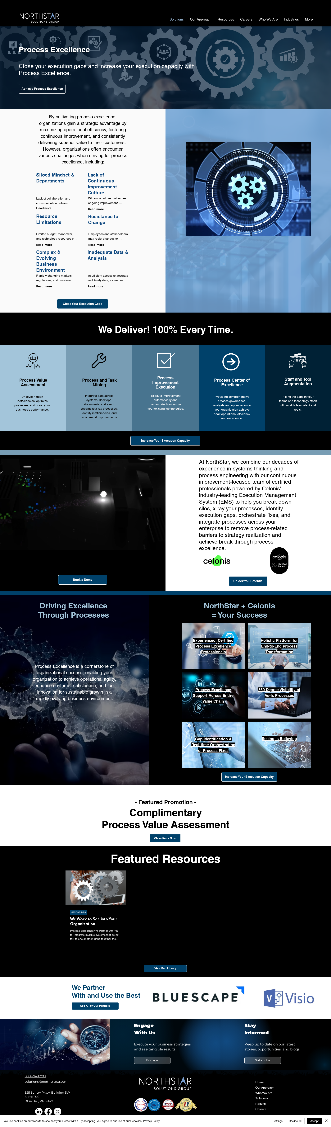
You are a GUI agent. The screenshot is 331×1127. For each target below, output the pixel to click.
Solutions (261, 1098)
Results (260, 1104)
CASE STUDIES (78, 912)
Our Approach (264, 1087)
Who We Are (263, 1093)
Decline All (295, 1121)
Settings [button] (278, 1121)
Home (259, 1082)
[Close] (326, 1121)
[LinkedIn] (39, 1111)
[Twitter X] (57, 1111)
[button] (162, 546)
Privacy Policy (151, 1121)
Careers (260, 1109)
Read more (43, 208)
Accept (314, 1121)
